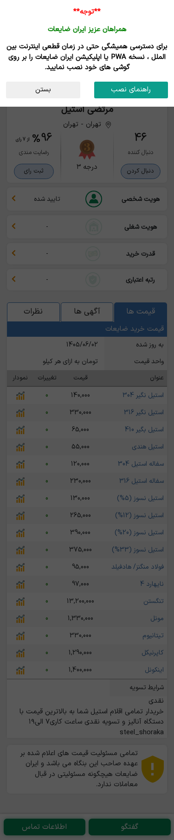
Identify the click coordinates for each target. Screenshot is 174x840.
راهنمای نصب (131, 89)
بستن (43, 89)
